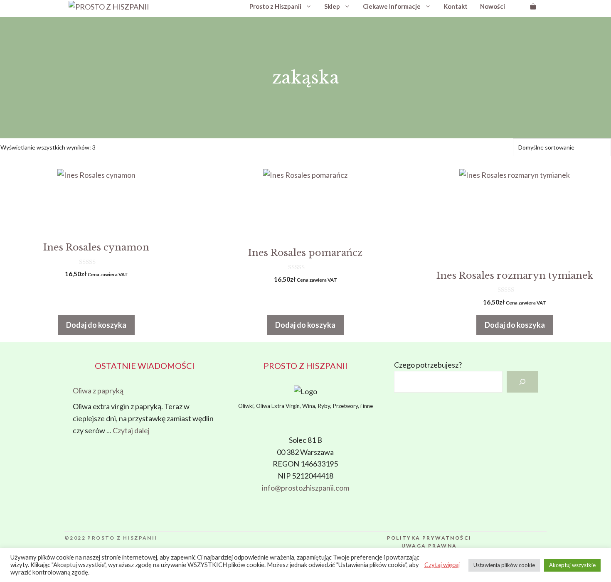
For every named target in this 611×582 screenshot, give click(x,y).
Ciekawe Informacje (392, 6)
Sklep (332, 6)
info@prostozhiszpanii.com (305, 487)
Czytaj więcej (442, 564)
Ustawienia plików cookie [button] (504, 565)
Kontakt (455, 6)
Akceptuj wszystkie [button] (572, 565)
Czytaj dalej (131, 430)
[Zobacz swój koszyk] (533, 6)
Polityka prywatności (429, 538)
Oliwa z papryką (98, 390)
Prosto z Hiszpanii (275, 6)
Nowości (492, 6)
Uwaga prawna (429, 546)
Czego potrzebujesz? (428, 364)
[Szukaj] (522, 382)
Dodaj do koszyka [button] (96, 324)
